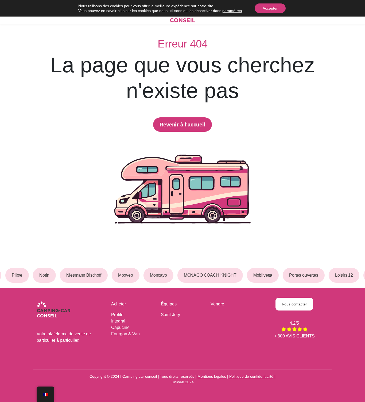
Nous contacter (294, 304)
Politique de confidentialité (251, 376)
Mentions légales (211, 376)
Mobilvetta (261, 275)
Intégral (118, 321)
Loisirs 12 (342, 275)
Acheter (118, 304)
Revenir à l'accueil (182, 125)
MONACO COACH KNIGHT (208, 275)
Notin (43, 275)
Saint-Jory (170, 314)
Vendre (217, 304)
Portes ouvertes (302, 275)
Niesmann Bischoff (82, 275)
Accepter (270, 8)
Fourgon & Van (125, 334)
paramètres (232, 11)
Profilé (117, 314)
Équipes (169, 304)
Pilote (15, 275)
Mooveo (124, 275)
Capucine (120, 327)
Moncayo (156, 275)
